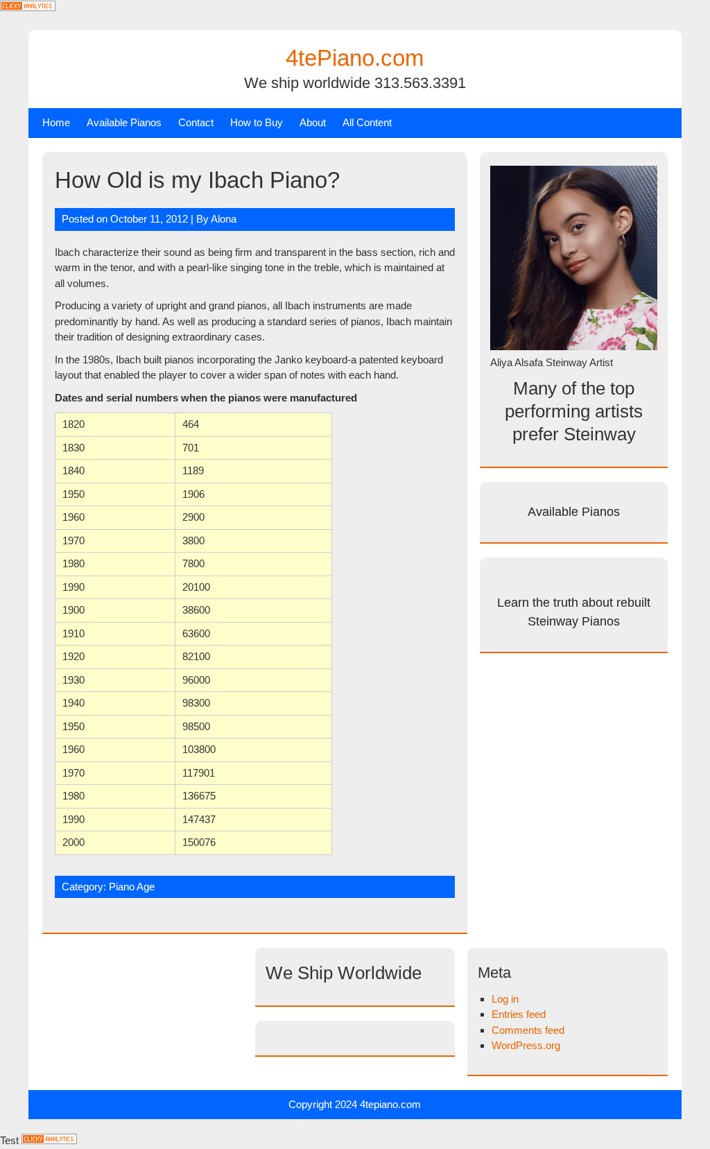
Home (56, 122)
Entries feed (519, 1014)
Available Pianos (124, 122)
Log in (505, 999)
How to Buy (256, 122)
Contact (196, 122)
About (313, 122)
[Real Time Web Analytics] (27, 7)
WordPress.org (526, 1045)
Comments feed (528, 1030)
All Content (367, 122)
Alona (223, 219)
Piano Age (132, 886)
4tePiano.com (355, 58)
